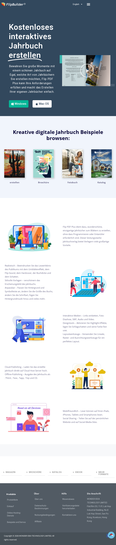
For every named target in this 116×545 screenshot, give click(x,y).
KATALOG (57, 472)
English (76, 4)
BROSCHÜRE (35, 472)
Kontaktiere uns (69, 515)
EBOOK (78, 472)
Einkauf (10, 506)
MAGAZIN (10, 472)
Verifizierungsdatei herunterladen (70, 507)
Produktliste (12, 500)
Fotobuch (72, 182)
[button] (88, 4)
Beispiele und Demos (16, 522)
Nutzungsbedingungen (45, 515)
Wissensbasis (68, 499)
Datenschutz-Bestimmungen (42, 507)
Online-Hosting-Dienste (14, 514)
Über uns (39, 499)
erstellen (14, 182)
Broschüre (43, 182)
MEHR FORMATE (103, 473)
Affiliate (38, 521)
